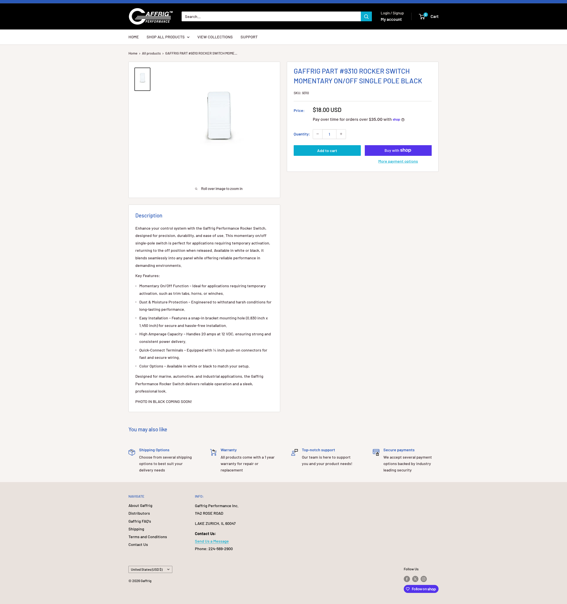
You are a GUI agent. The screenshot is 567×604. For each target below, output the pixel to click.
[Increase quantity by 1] (341, 134)
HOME (133, 36)
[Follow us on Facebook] (407, 578)
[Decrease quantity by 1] (317, 134)
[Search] (366, 16)
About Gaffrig (140, 505)
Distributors (139, 513)
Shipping (136, 528)
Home (133, 53)
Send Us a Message (212, 541)
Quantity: (302, 133)
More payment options (398, 160)
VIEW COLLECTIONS (215, 36)
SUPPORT (249, 36)
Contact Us (138, 544)
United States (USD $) (146, 569)
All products (151, 53)
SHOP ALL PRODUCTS (166, 36)
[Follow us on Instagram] (424, 578)
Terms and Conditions (147, 536)
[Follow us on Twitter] (415, 578)
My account (391, 19)
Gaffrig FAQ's (139, 521)
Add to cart (327, 150)
